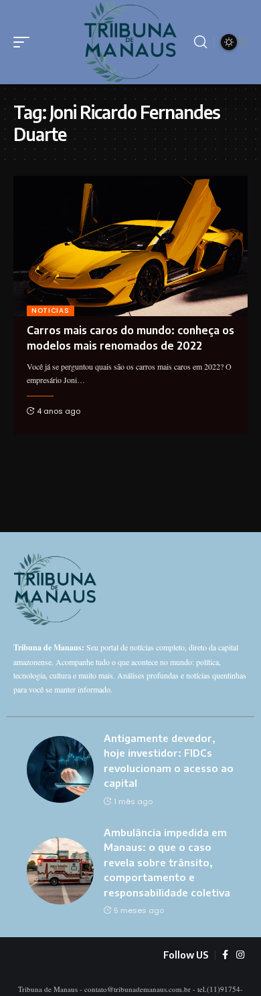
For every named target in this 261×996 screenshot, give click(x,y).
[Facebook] (225, 955)
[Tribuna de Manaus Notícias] (130, 42)
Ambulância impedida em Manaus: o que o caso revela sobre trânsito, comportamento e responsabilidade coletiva (167, 862)
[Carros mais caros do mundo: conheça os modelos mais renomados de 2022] (130, 246)
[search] (200, 42)
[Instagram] (240, 955)
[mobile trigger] (24, 42)
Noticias (50, 310)
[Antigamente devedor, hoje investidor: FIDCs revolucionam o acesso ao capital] (60, 769)
